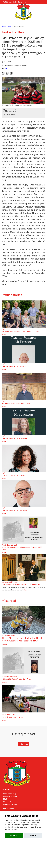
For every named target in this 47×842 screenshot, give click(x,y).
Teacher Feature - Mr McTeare (14, 510)
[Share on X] (7, 74)
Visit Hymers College (10, 2)
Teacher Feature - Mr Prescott (14, 366)
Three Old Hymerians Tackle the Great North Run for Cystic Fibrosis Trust (22, 639)
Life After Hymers (8, 636)
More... (4, 334)
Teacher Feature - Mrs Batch (13, 475)
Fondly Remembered (9, 545)
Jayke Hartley (10, 115)
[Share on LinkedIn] (11, 74)
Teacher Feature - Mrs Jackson (14, 438)
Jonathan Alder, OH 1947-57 (16, 679)
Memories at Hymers (9, 582)
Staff (9, 26)
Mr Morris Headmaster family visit (16, 403)
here (15, 829)
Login (20, 2)
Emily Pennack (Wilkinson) (18, 65)
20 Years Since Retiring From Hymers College (20, 331)
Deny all (33, 835)
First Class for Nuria (12, 717)
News (4, 26)
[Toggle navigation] (43, 2)
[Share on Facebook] (3, 74)
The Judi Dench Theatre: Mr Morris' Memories (21, 584)
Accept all (13, 835)
